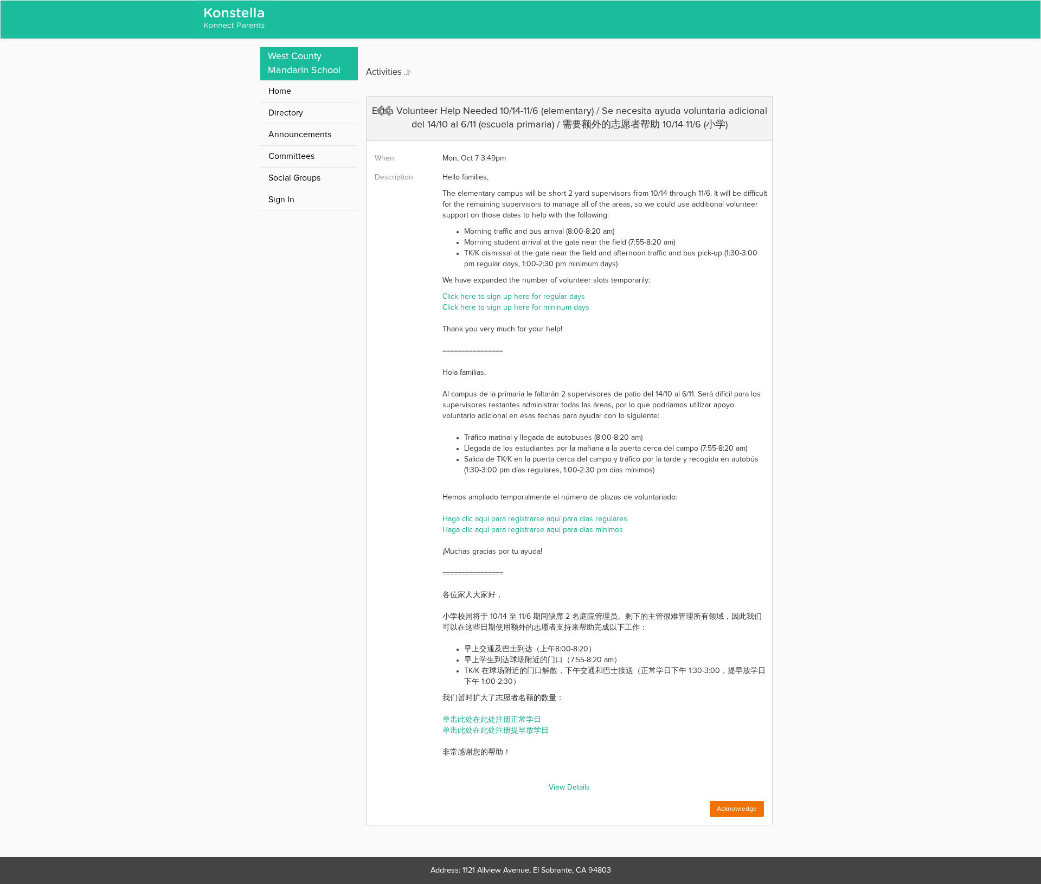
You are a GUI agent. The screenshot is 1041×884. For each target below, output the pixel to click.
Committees (291, 156)
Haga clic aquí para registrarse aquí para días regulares (534, 519)
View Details (569, 787)
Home (279, 91)
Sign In (281, 199)
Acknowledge (737, 809)
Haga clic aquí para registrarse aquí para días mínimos (532, 530)
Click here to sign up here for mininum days (515, 307)
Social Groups (294, 178)
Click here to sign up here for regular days (513, 296)
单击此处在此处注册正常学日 (491, 719)
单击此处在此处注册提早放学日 (495, 730)
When (384, 158)
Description (394, 177)
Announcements (299, 134)
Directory (285, 112)
